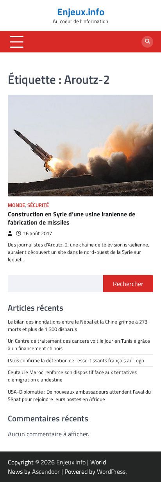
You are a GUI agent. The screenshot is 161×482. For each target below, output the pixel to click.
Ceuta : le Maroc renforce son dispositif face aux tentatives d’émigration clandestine (72, 375)
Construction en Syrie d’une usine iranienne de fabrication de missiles (71, 218)
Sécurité (38, 205)
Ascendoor (46, 471)
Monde (16, 205)
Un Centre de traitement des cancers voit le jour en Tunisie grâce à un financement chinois (79, 344)
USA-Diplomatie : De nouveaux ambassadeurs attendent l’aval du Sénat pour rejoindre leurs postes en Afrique (80, 395)
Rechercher (128, 283)
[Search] (147, 42)
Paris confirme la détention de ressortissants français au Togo (76, 360)
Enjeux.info (80, 11)
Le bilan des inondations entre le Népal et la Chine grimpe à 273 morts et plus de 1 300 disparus (77, 325)
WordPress (111, 471)
